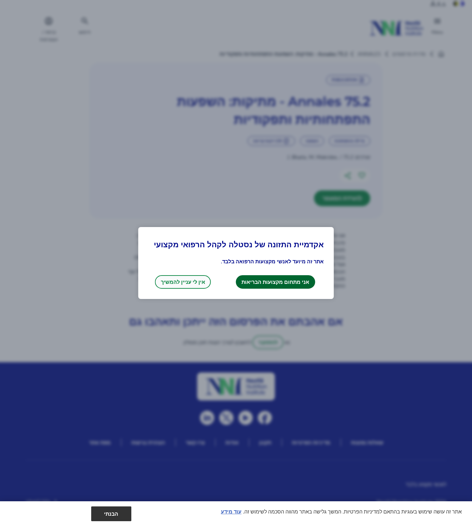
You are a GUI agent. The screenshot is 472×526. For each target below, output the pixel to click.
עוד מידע (231, 511)
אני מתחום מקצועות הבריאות (275, 281)
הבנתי (111, 513)
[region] (236, 513)
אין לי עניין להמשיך (183, 281)
